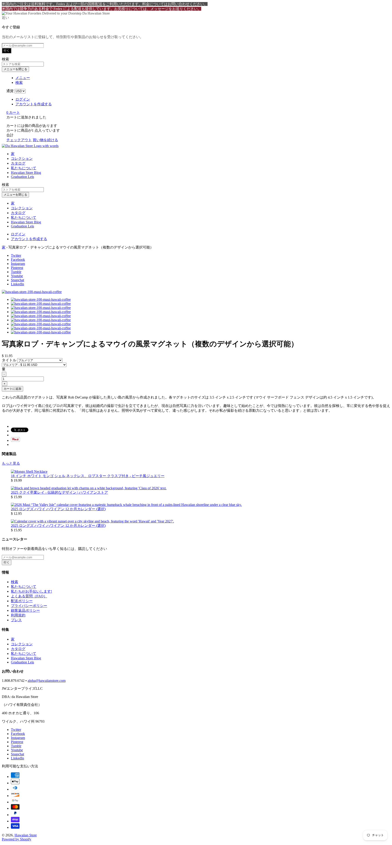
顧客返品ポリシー (25, 610)
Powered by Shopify (16, 839)
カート (13, 112)
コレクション (22, 158)
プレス (16, 620)
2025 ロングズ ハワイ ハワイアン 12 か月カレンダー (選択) (58, 509)
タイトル (9, 360)
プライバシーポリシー (29, 606)
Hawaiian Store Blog (26, 173)
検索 (14, 582)
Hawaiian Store (26, 835)
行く (7, 50)
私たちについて (23, 168)
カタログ (18, 163)
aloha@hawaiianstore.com (47, 680)
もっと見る (11, 463)
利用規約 (18, 615)
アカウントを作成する (33, 104)
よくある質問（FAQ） (29, 596)
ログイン (22, 99)
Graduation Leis (22, 177)
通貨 (10, 91)
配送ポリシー (22, 601)
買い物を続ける (45, 140)
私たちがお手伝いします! (31, 591)
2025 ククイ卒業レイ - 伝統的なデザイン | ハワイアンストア (59, 492)
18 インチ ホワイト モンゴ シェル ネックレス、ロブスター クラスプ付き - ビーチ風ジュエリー (87, 476)
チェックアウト (19, 140)
